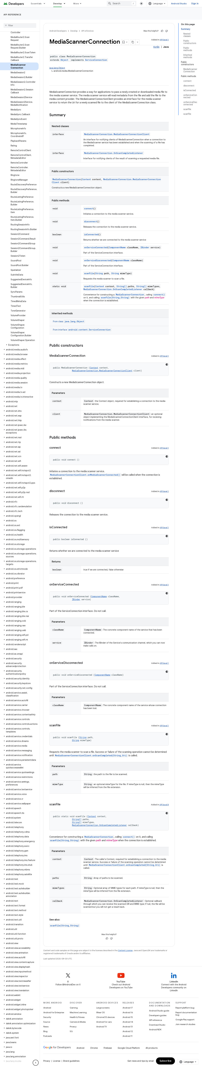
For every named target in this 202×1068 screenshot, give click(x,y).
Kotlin (156, 47)
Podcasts (47, 1036)
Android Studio (179, 3)
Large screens (102, 1007)
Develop (57, 3)
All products (151, 1048)
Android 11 (127, 1036)
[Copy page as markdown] (133, 42)
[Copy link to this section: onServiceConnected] (82, 584)
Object (64, 60)
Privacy (73, 1026)
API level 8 (164, 804)
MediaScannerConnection (66, 179)
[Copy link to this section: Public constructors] (86, 346)
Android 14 (128, 1022)
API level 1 (164, 39)
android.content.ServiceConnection (89, 329)
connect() (159, 294)
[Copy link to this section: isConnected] (70, 527)
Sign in (194, 3)
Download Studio (157, 1024)
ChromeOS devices (105, 1017)
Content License (125, 950)
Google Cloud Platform (129, 1048)
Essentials (36, 3)
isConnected (91, 234)
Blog (45, 1031)
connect (88, 208)
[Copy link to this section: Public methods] (79, 438)
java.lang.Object (57, 68)
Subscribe (166, 1060)
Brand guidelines (71, 1061)
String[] (122, 286)
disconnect (90, 221)
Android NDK (155, 1029)
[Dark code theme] (167, 364)
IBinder (144, 247)
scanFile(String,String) (115, 297)
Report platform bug (185, 1007)
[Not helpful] (166, 31)
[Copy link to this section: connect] (64, 448)
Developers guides (157, 1015)
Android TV (101, 1026)
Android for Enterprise (53, 1012)
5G (71, 1031)
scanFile (89, 273)
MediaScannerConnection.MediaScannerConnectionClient (116, 134)
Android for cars (104, 1022)
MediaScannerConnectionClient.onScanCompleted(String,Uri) (91, 755)
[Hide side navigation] (36, 1063)
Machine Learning (78, 1012)
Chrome (94, 1048)
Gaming (74, 1007)
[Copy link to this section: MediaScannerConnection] (88, 356)
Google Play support (185, 1019)
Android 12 (128, 1031)
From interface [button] (82, 329)
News (46, 1026)
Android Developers (58, 31)
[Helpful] (162, 31)
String (99, 273)
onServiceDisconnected (97, 260)
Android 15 (128, 1017)
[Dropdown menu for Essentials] (46, 3)
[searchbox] (20, 25)
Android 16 (128, 1012)
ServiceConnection (96, 60)
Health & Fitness (77, 1017)
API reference (12, 14)
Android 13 (128, 1026)
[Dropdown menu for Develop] (66, 3)
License (56, 1061)
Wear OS (100, 1012)
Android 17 (128, 1007)
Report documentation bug (186, 1013)
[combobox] (121, 3)
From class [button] (68, 321)
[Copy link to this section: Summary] (68, 115)
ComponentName (117, 247)
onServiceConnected (96, 247)
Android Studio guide (159, 1010)
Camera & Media (78, 1022)
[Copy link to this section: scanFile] (63, 725)
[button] (19, 345)
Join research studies (185, 1024)
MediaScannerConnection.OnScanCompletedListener (113, 153)
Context (86, 179)
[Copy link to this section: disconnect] (68, 491)
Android (47, 1007)
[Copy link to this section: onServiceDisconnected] (86, 663)
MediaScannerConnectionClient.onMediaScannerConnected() (85, 474)
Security (47, 1017)
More (76, 3)
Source (46, 1022)
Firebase (108, 1048)
